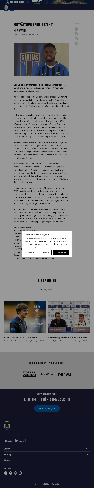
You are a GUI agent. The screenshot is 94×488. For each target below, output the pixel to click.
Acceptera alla (60, 252)
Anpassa (31, 252)
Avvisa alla (45, 252)
